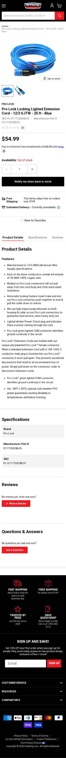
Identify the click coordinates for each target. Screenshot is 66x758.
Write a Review (19, 504)
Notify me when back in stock (33, 181)
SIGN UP (54, 663)
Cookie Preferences (47, 739)
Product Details (12, 237)
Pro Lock (8, 104)
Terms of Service (39, 735)
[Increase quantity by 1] (32, 169)
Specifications (37, 237)
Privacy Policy (20, 735)
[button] (13, 128)
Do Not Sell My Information (19, 739)
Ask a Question (17, 550)
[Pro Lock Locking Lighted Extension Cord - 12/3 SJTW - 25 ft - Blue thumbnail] (7, 91)
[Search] (59, 16)
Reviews (57, 237)
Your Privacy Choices (31, 742)
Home (5, 26)
